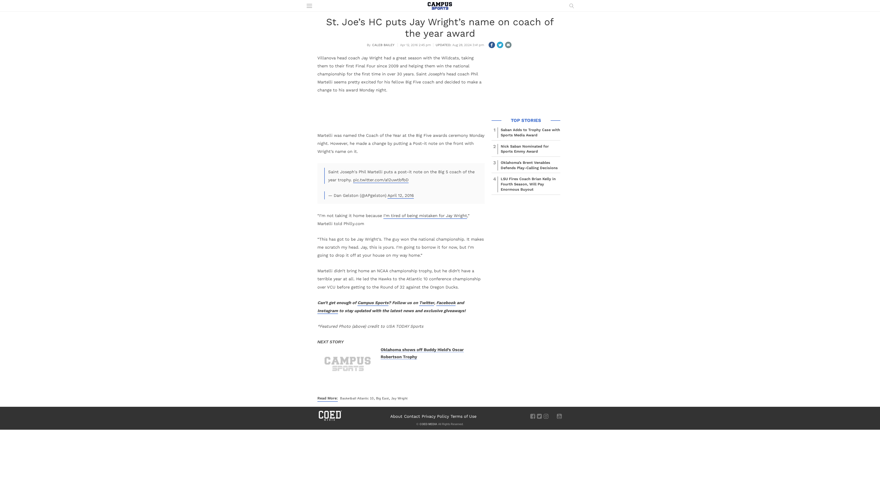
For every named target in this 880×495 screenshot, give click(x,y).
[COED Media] (330, 420)
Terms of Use (463, 416)
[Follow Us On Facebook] (533, 416)
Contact (412, 416)
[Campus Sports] (440, 5)
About (396, 416)
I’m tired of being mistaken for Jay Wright (425, 215)
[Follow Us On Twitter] (539, 416)
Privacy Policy (435, 416)
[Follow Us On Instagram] (546, 416)
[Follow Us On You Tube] (559, 416)
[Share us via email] (508, 45)
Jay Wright (399, 398)
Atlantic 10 (365, 398)
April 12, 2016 (401, 195)
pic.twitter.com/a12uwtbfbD (381, 179)
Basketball (348, 398)
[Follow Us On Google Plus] (553, 416)
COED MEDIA (428, 424)
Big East (382, 398)
